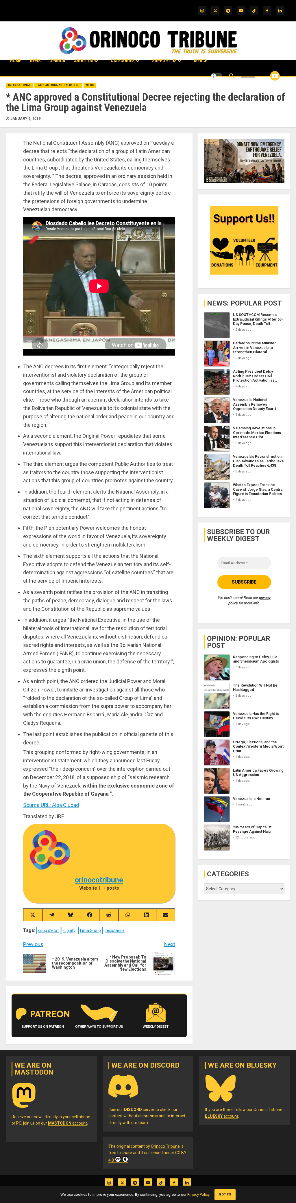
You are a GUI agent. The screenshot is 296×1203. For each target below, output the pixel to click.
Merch (201, 60)
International (19, 85)
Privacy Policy (198, 1194)
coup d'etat (48, 930)
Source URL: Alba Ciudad (51, 805)
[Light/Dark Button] (216, 76)
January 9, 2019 (25, 119)
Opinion (57, 60)
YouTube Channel (265, 75)
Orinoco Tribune (165, 1146)
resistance (115, 930)
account (67, 1123)
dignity (69, 930)
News (35, 60)
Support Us (164, 60)
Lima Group (90, 930)
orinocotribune (99, 880)
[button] (231, 76)
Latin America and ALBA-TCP (58, 85)
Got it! (225, 1194)
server (139, 1109)
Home (15, 60)
